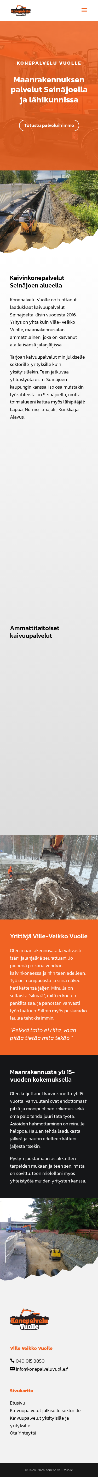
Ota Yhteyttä (23, 1432)
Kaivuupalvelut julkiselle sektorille (45, 1410)
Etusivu (17, 1402)
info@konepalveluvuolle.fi (41, 1368)
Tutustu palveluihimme (49, 125)
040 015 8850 (30, 1360)
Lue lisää (31, 710)
